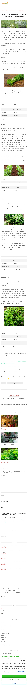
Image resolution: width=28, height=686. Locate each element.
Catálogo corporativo (6, 645)
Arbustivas (3, 624)
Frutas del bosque (5, 633)
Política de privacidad (6, 653)
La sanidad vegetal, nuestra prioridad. (8, 557)
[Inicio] (4, 4)
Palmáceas (3, 637)
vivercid (21, 383)
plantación (9, 383)
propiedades (15, 383)
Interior (2, 635)
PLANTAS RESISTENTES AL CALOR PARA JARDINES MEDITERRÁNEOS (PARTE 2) (14, 545)
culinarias (3, 383)
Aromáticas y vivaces (6, 626)
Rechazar (14, 683)
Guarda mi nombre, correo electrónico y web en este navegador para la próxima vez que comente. (14, 514)
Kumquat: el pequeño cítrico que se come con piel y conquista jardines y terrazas (13, 562)
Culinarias (11, 10)
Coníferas (3, 628)
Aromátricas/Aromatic (5, 533)
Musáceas (3, 641)
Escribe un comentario (22, 11)
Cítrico (2, 622)
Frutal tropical (4, 631)
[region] (14, 670)
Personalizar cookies (14, 679)
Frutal (2, 629)
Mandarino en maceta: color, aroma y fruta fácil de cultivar (12, 567)
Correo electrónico (5, 501)
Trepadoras (3, 639)
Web (2, 507)
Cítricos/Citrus (3, 536)
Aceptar (14, 676)
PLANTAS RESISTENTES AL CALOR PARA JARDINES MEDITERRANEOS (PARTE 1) (14, 551)
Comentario (3, 475)
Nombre (3, 495)
